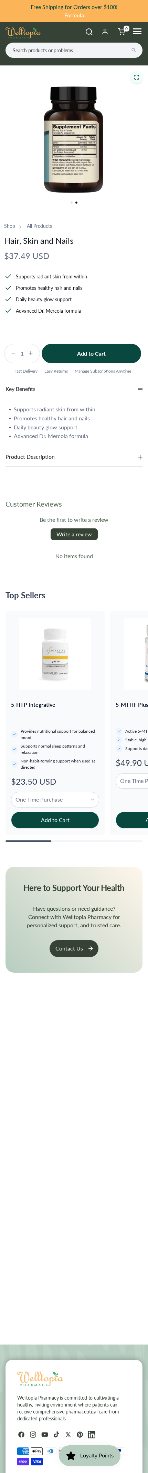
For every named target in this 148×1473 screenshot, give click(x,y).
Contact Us (69, 948)
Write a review (74, 534)
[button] (136, 77)
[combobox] (74, 50)
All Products (39, 226)
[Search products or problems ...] (134, 50)
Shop (9, 226)
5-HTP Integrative (33, 704)
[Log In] (105, 31)
